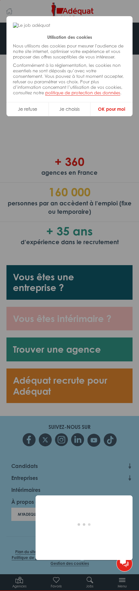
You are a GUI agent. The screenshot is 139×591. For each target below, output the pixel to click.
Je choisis (69, 109)
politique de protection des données (82, 92)
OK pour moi (111, 109)
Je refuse (27, 109)
